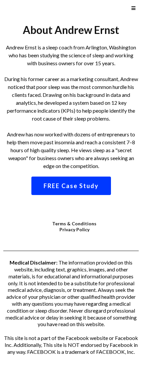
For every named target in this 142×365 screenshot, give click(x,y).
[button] (132, 8)
